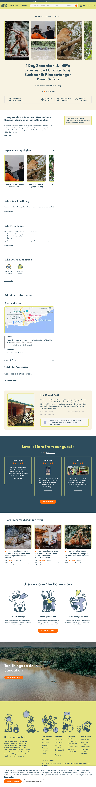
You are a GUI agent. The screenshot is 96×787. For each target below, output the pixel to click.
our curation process (48, 631)
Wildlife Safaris (51, 16)
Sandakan (39, 16)
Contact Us (85, 739)
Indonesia (45, 742)
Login (93, 6)
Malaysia (45, 751)
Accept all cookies (13, 781)
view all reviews (48, 502)
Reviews (58, 755)
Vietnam (45, 745)
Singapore (45, 739)
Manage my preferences (34, 781)
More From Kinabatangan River (23, 520)
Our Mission (59, 742)
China (44, 753)
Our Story (58, 739)
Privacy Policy (9, 777)
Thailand (45, 748)
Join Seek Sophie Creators (84, 751)
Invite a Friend (73, 746)
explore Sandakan (13, 677)
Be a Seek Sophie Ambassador (85, 744)
